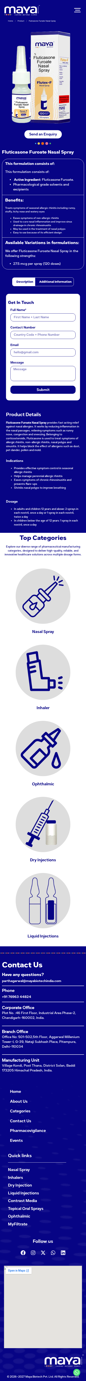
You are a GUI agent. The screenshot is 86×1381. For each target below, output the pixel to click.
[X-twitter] (43, 1253)
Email (14, 345)
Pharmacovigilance (28, 1130)
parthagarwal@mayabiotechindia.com (31, 981)
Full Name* (18, 310)
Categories (20, 1111)
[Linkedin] (63, 1253)
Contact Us (20, 1121)
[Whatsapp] (53, 1253)
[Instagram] (33, 1253)
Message (17, 362)
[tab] (23, 282)
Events (16, 1140)
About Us (19, 1101)
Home (10, 21)
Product (21, 21)
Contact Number (23, 327)
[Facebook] (23, 1253)
